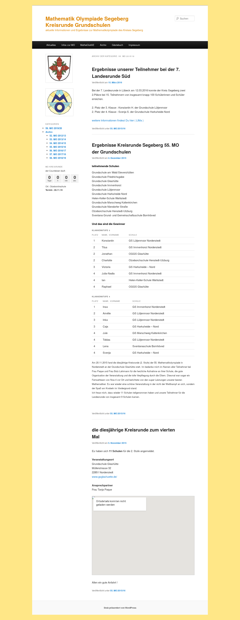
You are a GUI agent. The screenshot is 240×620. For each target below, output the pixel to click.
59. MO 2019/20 (54, 128)
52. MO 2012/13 (58, 135)
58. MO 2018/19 (58, 158)
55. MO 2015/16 (117, 128)
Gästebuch (117, 45)
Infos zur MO (68, 45)
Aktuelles (51, 45)
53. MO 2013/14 (58, 139)
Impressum (134, 45)
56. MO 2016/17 (58, 150)
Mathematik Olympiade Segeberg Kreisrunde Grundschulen (87, 21)
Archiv (103, 45)
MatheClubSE (87, 45)
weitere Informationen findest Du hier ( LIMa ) (118, 120)
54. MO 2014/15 (58, 143)
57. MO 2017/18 (58, 154)
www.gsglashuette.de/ (104, 476)
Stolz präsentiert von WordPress (120, 607)
